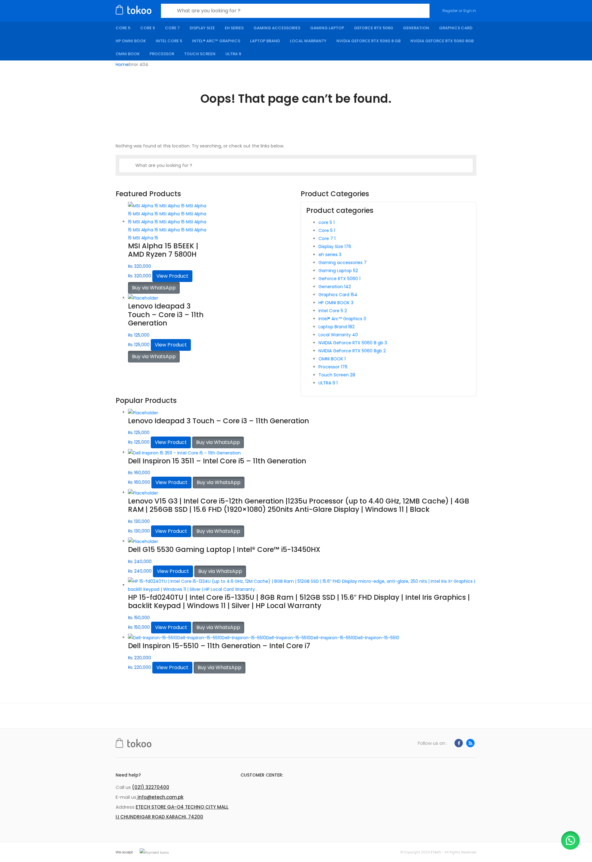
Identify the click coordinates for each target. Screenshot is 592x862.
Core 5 (147, 28)
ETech (436, 852)
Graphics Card (455, 28)
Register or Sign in (459, 10)
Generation (416, 28)
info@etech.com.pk (159, 797)
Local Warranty (308, 41)
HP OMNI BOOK (131, 41)
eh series (234, 28)
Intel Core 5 (169, 41)
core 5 (123, 28)
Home (122, 64)
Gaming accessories (276, 28)
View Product (172, 276)
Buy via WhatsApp (154, 287)
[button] (570, 840)
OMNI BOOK (128, 54)
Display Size (202, 28)
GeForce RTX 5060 (373, 28)
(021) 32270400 (150, 787)
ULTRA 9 (233, 54)
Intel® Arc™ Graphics (216, 41)
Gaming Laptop (327, 28)
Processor (162, 54)
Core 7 (172, 28)
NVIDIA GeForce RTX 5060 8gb (442, 41)
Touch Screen (200, 54)
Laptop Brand (265, 41)
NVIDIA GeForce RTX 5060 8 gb (368, 41)
